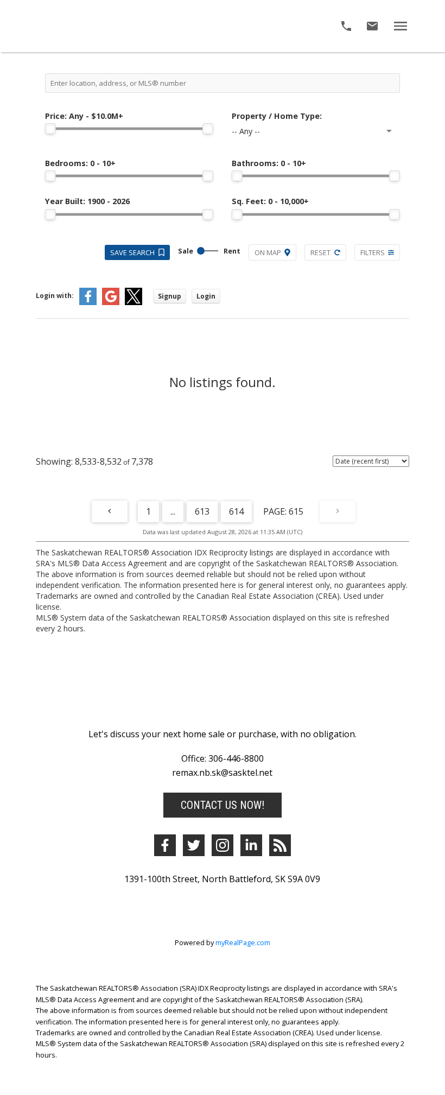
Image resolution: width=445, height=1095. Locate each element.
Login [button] (205, 296)
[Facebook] (165, 845)
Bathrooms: (269, 163)
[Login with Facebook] (88, 302)
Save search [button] (132, 252)
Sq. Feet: (270, 201)
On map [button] (268, 252)
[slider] (50, 128)
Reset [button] (320, 252)
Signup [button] (169, 296)
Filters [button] (372, 252)
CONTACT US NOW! (222, 805)
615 (296, 511)
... (172, 511)
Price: (84, 116)
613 (202, 511)
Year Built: (87, 201)
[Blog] (280, 845)
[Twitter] (194, 845)
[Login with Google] (110, 302)
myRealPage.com (242, 942)
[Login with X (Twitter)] (133, 302)
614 (236, 511)
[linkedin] (251, 845)
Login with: (55, 295)
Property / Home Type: (277, 116)
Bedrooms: (80, 163)
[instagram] (222, 845)
